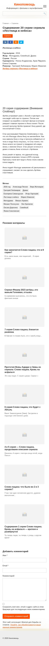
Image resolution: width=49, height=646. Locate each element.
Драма (25, 190)
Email (5, 566)
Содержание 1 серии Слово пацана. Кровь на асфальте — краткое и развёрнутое (23, 529)
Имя (5, 555)
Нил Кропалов (27, 204)
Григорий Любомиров (12, 190)
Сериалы (7, 36)
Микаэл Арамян (21, 201)
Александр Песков (20, 187)
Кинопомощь (24, 4)
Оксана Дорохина (11, 208)
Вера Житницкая (36, 187)
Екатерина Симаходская (13, 194)
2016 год (7, 187)
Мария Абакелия (27, 197)
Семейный (24, 208)
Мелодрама (8, 201)
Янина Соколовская (11, 211)
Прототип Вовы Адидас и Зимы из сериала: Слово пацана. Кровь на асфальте (23, 369)
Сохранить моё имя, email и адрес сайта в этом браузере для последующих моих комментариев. (24, 608)
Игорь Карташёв (31, 194)
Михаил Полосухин (11, 204)
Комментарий (8, 576)
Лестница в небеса (11, 197)
